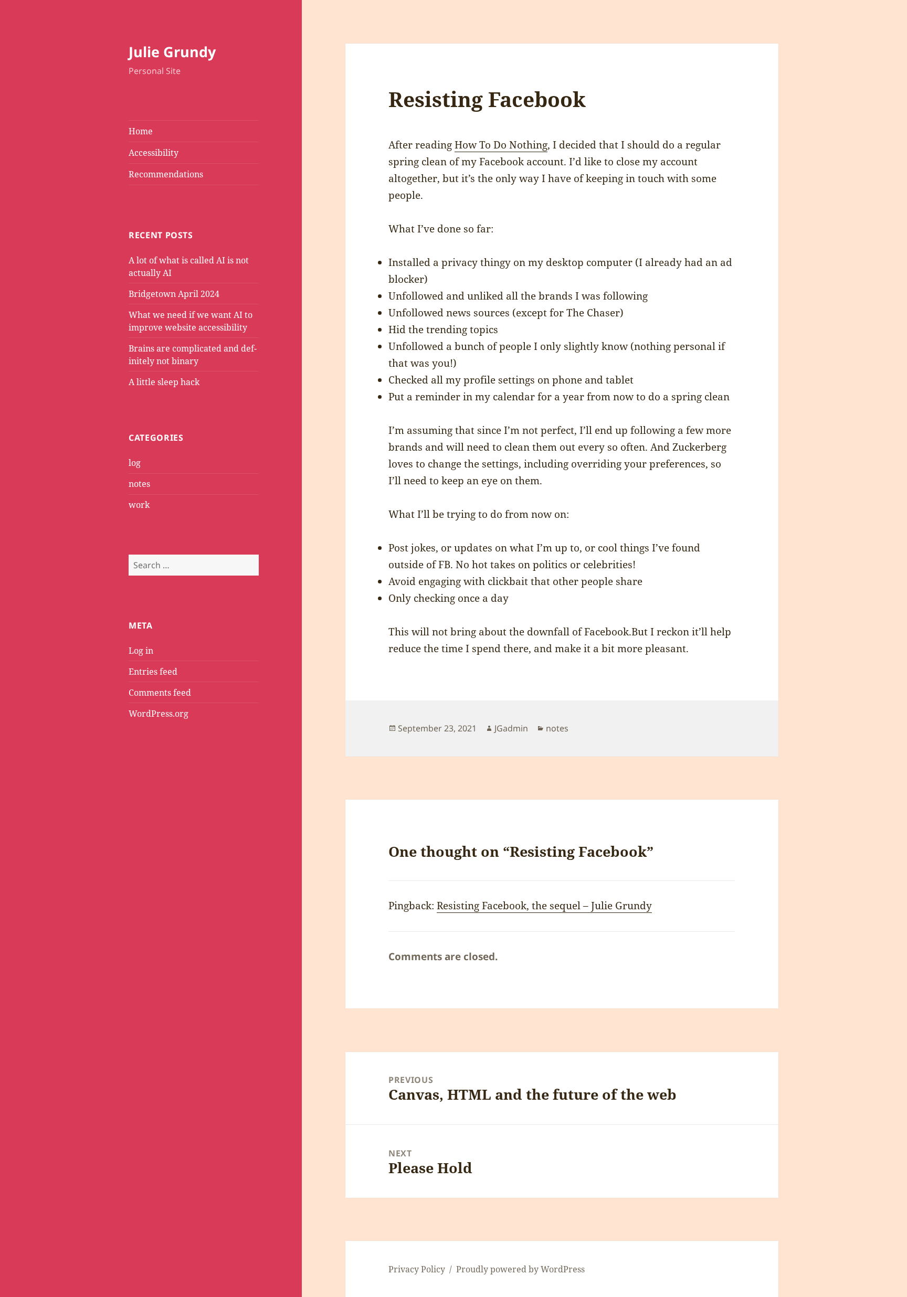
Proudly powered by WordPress (520, 1269)
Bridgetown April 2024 (174, 294)
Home (141, 131)
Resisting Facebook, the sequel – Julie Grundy (544, 905)
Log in (141, 650)
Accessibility (153, 152)
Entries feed (153, 671)
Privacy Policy (416, 1269)
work (139, 505)
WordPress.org (158, 713)
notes (139, 484)
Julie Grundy (172, 51)
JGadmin (511, 728)
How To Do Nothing (501, 145)
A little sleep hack (164, 382)
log (135, 463)
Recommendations (166, 174)
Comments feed (160, 692)
